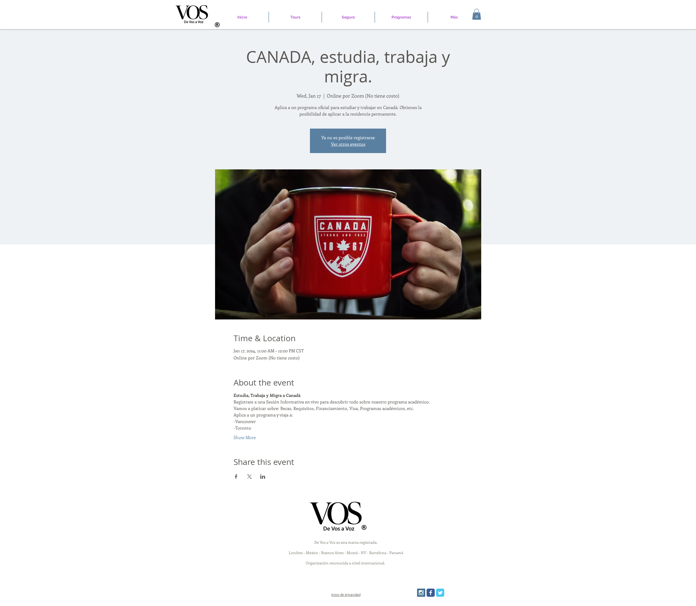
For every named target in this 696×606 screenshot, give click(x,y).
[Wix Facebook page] (431, 593)
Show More (245, 437)
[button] (476, 14)
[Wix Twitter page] (440, 593)
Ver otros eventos (348, 144)
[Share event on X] (249, 476)
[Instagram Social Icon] (421, 593)
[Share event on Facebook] (236, 476)
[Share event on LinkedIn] (262, 476)
